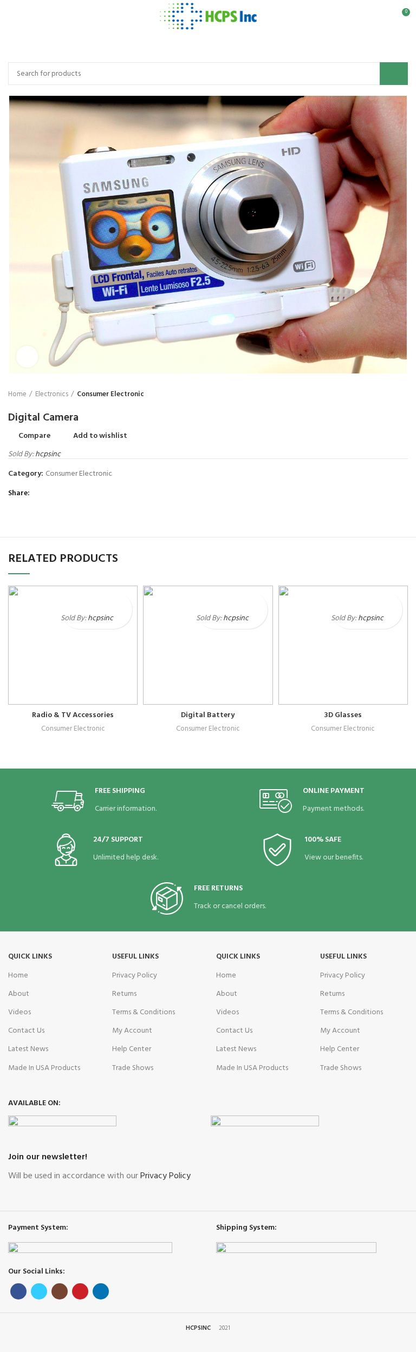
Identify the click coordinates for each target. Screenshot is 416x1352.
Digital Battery (208, 715)
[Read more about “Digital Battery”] (258, 619)
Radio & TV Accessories (73, 715)
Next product (402, 395)
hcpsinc (48, 454)
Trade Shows (132, 1068)
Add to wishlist (100, 436)
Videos (19, 1012)
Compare (34, 436)
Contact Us (26, 1031)
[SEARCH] (394, 73)
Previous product (380, 395)
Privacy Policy (134, 975)
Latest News (28, 1049)
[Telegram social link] (90, 494)
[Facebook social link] (40, 494)
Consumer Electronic (110, 394)
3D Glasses (343, 715)
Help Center (131, 1049)
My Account (132, 1031)
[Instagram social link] (59, 1291)
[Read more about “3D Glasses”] (393, 619)
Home (17, 394)
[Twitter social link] (53, 494)
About (18, 994)
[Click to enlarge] (27, 356)
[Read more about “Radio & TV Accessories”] (122, 619)
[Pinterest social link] (65, 494)
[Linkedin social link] (78, 494)
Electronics (51, 394)
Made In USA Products (44, 1068)
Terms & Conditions (143, 1012)
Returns (124, 994)
